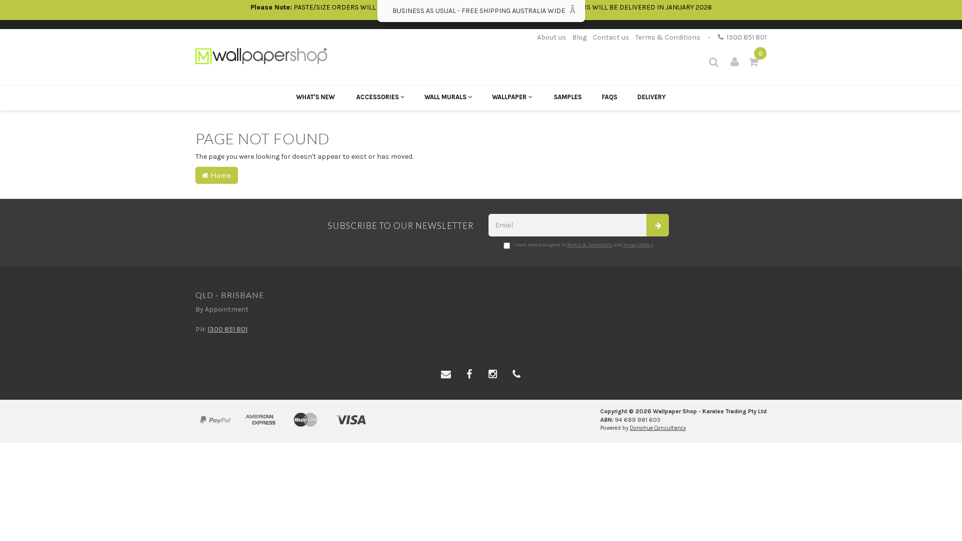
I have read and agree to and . (584, 245)
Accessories (378, 97)
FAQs (609, 97)
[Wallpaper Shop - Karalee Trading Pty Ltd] (261, 55)
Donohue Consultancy (658, 428)
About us (551, 37)
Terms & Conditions (667, 37)
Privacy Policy (638, 245)
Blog (579, 37)
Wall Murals (446, 97)
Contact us (611, 37)
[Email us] (446, 375)
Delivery (651, 97)
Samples (568, 97)
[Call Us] (517, 375)
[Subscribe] (657, 225)
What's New (315, 97)
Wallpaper (510, 97)
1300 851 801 (745, 37)
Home (220, 175)
